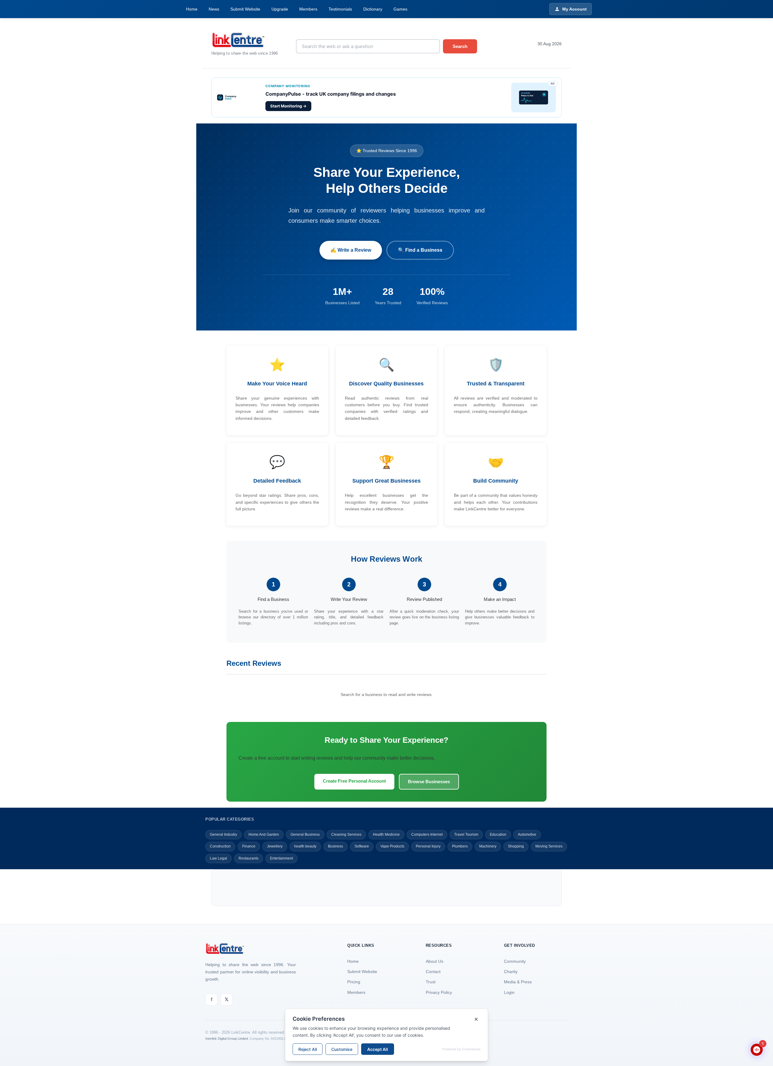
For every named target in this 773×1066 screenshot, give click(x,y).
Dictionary (372, 9)
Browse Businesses (429, 781)
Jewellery (275, 846)
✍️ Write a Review (350, 250)
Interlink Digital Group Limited (226, 1038)
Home (191, 9)
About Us (434, 961)
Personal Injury (428, 846)
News (214, 9)
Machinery (487, 846)
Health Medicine (386, 834)
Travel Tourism (466, 834)
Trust (430, 981)
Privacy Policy (439, 992)
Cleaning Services (346, 834)
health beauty (305, 846)
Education (498, 834)
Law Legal (218, 858)
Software (361, 846)
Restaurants (248, 858)
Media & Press (518, 981)
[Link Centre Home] (249, 40)
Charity (511, 971)
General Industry (223, 834)
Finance (248, 846)
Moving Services (549, 846)
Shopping (516, 846)
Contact (433, 971)
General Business (305, 834)
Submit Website (245, 9)
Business (335, 846)
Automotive (527, 834)
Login (509, 992)
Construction (220, 846)
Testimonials (340, 9)
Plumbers (460, 846)
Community (515, 961)
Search (460, 46)
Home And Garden (264, 834)
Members (308, 9)
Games (400, 9)
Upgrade (279, 9)
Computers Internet (427, 834)
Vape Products (392, 846)
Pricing (353, 981)
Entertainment (281, 858)
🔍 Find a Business (420, 250)
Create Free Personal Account (354, 781)
